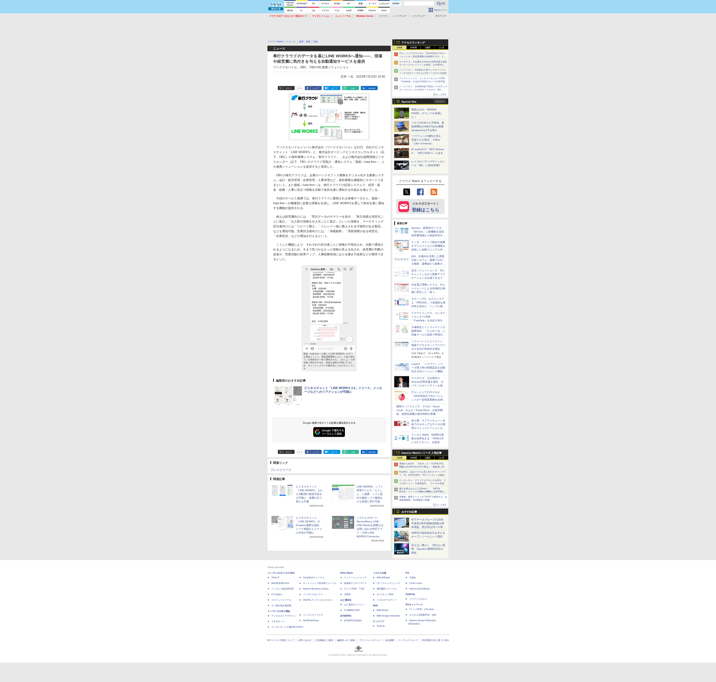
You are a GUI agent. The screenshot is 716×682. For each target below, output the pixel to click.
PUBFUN (410, 594)
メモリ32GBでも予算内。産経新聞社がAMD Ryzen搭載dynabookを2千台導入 (427, 126)
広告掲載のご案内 (324, 640)
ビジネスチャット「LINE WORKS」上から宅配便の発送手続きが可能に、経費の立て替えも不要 (309, 494)
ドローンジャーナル (281, 600)
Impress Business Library (316, 588)
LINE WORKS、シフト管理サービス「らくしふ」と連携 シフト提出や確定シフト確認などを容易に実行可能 (370, 494)
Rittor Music (346, 573)
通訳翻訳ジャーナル (387, 588)
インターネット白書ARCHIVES (287, 627)
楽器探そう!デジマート (355, 583)
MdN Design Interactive (388, 615)
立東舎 (347, 594)
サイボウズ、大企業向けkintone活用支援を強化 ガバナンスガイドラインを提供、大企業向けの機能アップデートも (424, 64)
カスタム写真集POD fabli (422, 615)
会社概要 (389, 640)
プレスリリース (280, 469)
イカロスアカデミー (387, 600)
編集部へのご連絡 (346, 640)
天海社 (412, 577)
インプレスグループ (408, 640)
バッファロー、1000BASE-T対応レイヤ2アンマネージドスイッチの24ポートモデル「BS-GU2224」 (423, 89)
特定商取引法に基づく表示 (435, 640)
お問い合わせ (304, 640)
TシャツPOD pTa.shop (421, 609)
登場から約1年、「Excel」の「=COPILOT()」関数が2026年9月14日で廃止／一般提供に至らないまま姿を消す (422, 466)
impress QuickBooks (419, 588)
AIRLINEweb (383, 577)
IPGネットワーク (414, 604)
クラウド (383, 16)
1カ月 (441, 47)
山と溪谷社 (345, 600)
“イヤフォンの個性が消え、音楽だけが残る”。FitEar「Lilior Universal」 (427, 139)
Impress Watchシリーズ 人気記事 (421, 452)
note (353, 88)
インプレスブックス (313, 615)
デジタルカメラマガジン (283, 615)
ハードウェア (399, 16)
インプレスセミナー (313, 594)
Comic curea (415, 583)
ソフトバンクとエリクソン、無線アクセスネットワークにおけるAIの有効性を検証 (428, 345)
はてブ (334, 88)
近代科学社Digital (353, 620)
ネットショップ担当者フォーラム (320, 583)
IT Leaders (276, 594)
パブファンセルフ (418, 599)
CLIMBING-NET (352, 610)
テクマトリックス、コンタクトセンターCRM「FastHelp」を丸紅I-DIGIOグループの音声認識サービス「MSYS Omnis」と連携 (423, 81)
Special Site (408, 101)
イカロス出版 (379, 573)
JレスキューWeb (385, 594)
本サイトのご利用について (280, 640)
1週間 (427, 47)
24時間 (413, 47)
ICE (407, 573)
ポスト (289, 88)
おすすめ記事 (409, 511)
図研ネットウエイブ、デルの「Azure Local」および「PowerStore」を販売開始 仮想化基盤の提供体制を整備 (419, 410)
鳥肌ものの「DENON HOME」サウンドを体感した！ (427, 113)
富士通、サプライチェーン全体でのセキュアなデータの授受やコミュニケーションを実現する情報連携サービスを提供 (428, 428)
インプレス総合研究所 (282, 588)
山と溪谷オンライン (354, 604)
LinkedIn (372, 88)
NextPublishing (310, 620)
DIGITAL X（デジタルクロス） (318, 600)
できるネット (278, 621)
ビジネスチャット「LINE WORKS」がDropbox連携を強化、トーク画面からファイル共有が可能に (309, 525)
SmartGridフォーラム (313, 577)
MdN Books (382, 610)
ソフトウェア (418, 16)
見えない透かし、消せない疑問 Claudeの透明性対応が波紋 (428, 549)
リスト (299, 88)
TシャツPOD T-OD (354, 588)
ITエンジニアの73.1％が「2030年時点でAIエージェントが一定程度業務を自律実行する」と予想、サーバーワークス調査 (422, 56)
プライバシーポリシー (370, 640)
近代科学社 (345, 615)
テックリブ (378, 621)
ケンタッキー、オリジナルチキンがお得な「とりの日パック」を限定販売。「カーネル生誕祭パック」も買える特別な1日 (422, 483)
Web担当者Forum (280, 583)
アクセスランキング (413, 42)
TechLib (381, 626)
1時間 (399, 47)
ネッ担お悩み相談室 (281, 605)
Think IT (275, 577)
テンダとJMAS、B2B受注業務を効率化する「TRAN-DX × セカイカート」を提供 (427, 438)
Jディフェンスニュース (388, 583)
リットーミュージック (355, 577)
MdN (375, 605)
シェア (316, 88)
